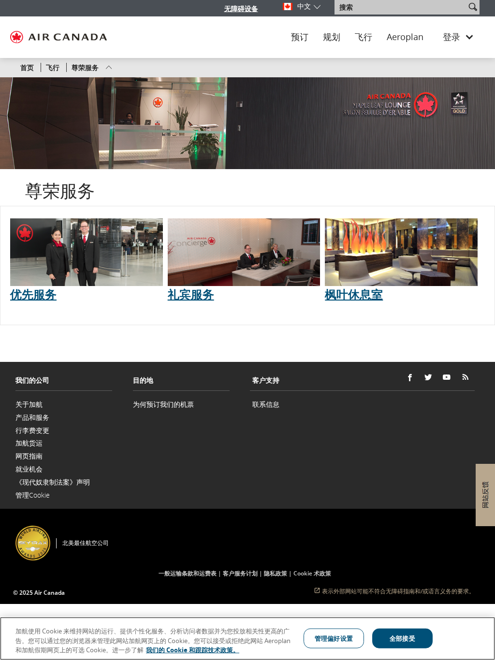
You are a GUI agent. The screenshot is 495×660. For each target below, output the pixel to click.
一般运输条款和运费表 (188, 573)
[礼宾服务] (244, 252)
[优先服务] (86, 252)
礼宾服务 (191, 294)
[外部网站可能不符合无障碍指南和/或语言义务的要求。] (476, 530)
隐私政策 (275, 573)
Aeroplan (405, 37)
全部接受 (402, 637)
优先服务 (33, 294)
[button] (472, 6)
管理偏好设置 (334, 637)
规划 (331, 37)
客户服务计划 (240, 573)
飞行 (363, 37)
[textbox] (401, 7)
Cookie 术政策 (312, 573)
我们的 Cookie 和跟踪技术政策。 (192, 650)
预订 (299, 37)
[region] (247, 638)
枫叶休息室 (354, 294)
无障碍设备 (241, 8)
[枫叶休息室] (401, 252)
